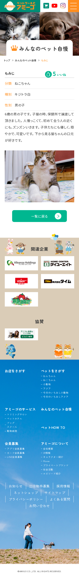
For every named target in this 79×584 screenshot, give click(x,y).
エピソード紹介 (52, 473)
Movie (46, 461)
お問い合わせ (39, 505)
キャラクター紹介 (53, 457)
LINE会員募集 (14, 457)
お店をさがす (15, 370)
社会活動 (48, 469)
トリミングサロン (17, 414)
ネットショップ (26, 492)
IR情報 (47, 453)
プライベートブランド (55, 465)
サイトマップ (54, 492)
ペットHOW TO (53, 427)
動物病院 (12, 431)
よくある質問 (60, 499)
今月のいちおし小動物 (55, 392)
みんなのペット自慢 (25, 60)
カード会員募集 (16, 453)
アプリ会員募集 (16, 448)
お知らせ (16, 486)
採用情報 (63, 486)
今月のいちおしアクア (55, 396)
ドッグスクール (12, 425)
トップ (7, 60)
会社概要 (48, 448)
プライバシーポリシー (26, 499)
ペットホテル (14, 418)
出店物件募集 (39, 486)
